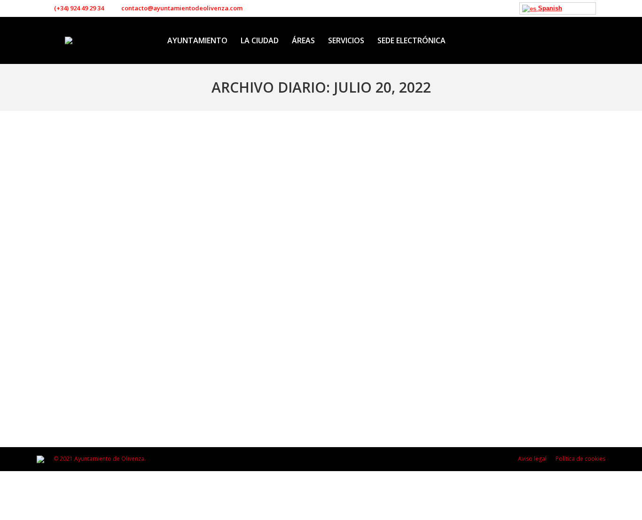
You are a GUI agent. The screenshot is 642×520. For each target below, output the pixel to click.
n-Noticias (107, 371)
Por (159, 371)
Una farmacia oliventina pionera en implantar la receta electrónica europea (205, 355)
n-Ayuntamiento (69, 371)
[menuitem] (197, 40)
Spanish (549, 8)
